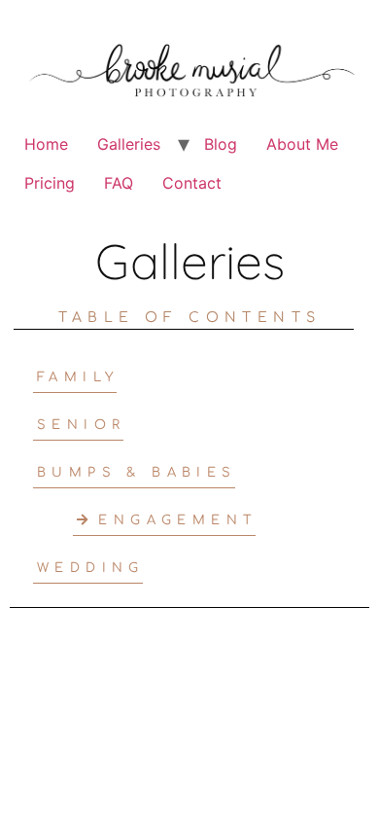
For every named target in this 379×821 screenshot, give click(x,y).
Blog (220, 144)
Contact (192, 183)
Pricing (49, 183)
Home (46, 144)
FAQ (118, 183)
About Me (302, 144)
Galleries (128, 144)
